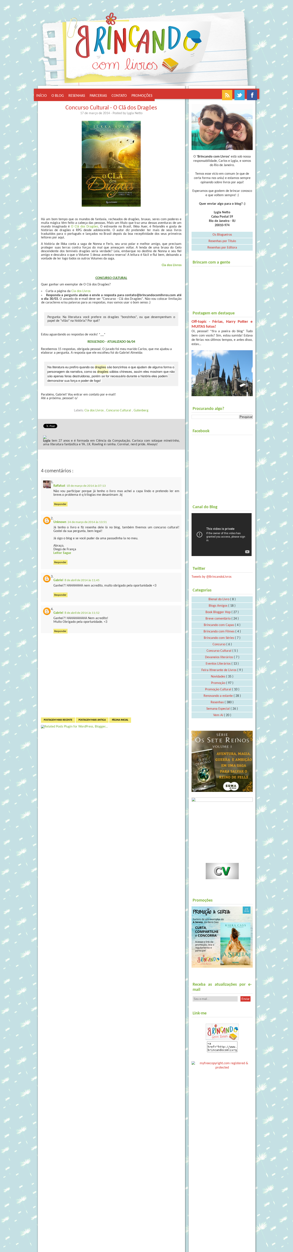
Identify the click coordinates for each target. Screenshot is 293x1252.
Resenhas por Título (222, 241)
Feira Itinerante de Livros (219, 670)
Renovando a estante (219, 696)
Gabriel (58, 580)
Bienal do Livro (219, 599)
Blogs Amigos (218, 606)
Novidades (218, 676)
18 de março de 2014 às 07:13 (86, 486)
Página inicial (120, 720)
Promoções (141, 96)
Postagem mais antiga (92, 720)
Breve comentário (218, 618)
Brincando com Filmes (219, 631)
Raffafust (59, 486)
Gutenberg (141, 410)
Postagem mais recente (58, 720)
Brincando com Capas (219, 625)
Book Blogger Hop (218, 612)
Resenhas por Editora (222, 247)
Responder (60, 504)
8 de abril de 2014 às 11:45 (82, 580)
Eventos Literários (218, 663)
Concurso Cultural (119, 410)
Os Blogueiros (222, 234)
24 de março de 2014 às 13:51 (87, 522)
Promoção (218, 683)
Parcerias (98, 96)
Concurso (219, 644)
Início (41, 96)
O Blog (57, 96)
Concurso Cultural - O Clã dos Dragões (111, 108)
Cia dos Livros (171, 265)
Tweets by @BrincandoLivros (211, 577)
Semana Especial (218, 709)
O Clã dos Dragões (84, 226)
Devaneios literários (219, 657)
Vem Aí (218, 715)
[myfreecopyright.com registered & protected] (222, 1064)
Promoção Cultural (218, 689)
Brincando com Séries (219, 638)
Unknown (59, 522)
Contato (119, 96)
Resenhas (76, 96)
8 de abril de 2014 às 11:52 (82, 613)
